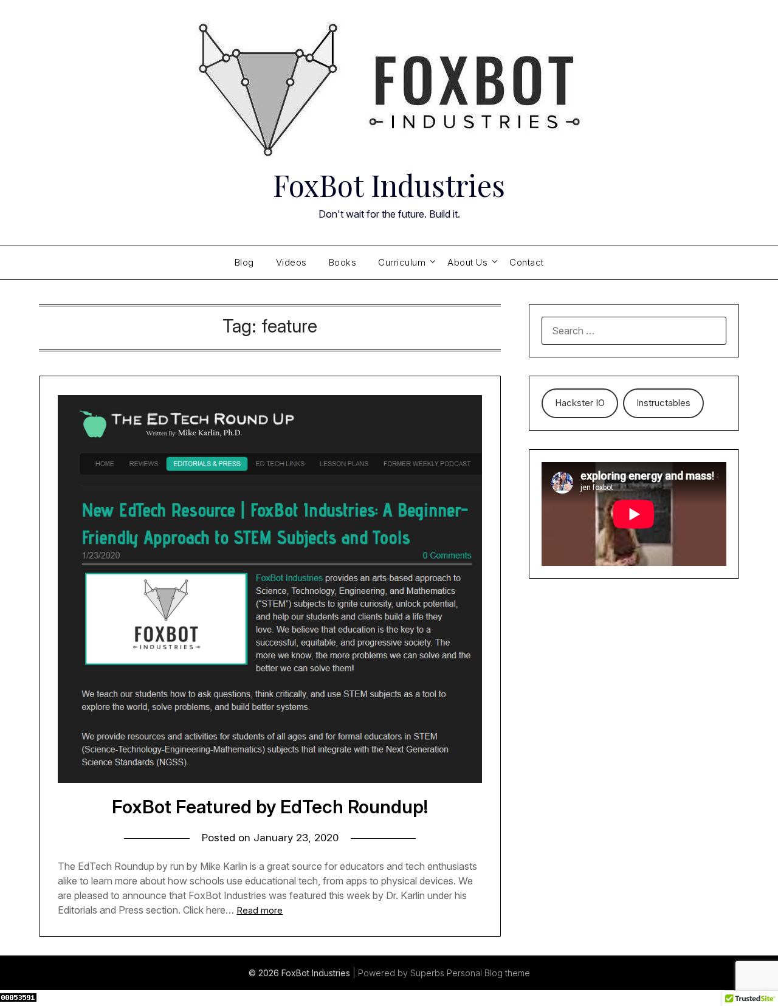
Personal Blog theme (488, 973)
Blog (244, 262)
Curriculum (401, 262)
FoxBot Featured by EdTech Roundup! (270, 807)
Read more (259, 910)
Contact (526, 262)
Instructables (663, 402)
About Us (467, 262)
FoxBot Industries (389, 184)
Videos (291, 262)
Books (343, 262)
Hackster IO (580, 402)
